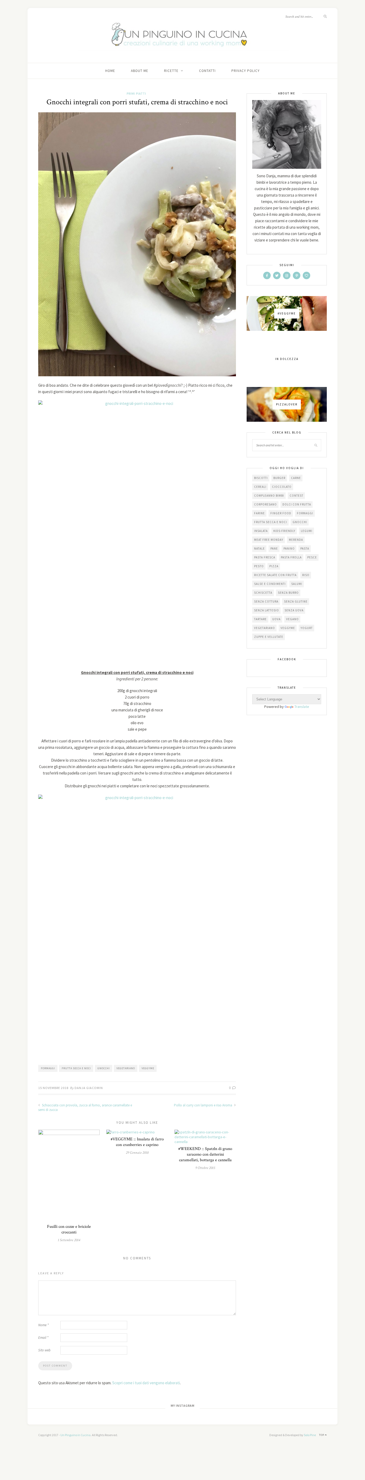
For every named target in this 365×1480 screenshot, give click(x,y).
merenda (296, 540)
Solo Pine (310, 1435)
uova (276, 619)
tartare (260, 619)
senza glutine (296, 601)
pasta (304, 548)
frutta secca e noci (76, 1068)
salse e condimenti (270, 584)
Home (110, 70)
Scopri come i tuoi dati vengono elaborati (146, 1382)
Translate (301, 706)
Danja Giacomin (89, 1088)
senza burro (288, 593)
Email (43, 1337)
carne (296, 478)
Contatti (207, 70)
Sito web (44, 1350)
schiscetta (263, 593)
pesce (312, 557)
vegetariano (126, 1068)
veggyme (148, 1068)
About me (139, 70)
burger (279, 478)
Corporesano (265, 504)
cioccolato (282, 487)
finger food (280, 513)
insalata (261, 531)
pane (274, 548)
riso (305, 575)
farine (259, 513)
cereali (260, 487)
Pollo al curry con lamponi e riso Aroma (203, 1105)
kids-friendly (284, 531)
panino (289, 548)
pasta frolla (291, 557)
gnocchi (104, 1068)
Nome (43, 1325)
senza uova (294, 610)
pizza (273, 566)
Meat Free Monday (268, 540)
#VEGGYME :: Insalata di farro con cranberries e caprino (137, 1142)
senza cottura (266, 601)
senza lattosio (266, 610)
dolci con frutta (296, 504)
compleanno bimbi (269, 495)
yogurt (307, 628)
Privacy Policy (245, 70)
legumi (306, 531)
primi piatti (136, 93)
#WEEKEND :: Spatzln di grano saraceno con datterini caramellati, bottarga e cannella (205, 1154)
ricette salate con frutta (275, 575)
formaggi (48, 1068)
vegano (292, 619)
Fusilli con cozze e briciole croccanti (69, 1229)
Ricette (171, 70)
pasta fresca (264, 557)
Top (322, 1435)
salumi (296, 584)
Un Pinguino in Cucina (75, 1435)
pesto (259, 566)
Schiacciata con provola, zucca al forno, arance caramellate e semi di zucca (85, 1107)
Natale (259, 548)
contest (296, 495)
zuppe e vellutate (268, 637)
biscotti (261, 478)
